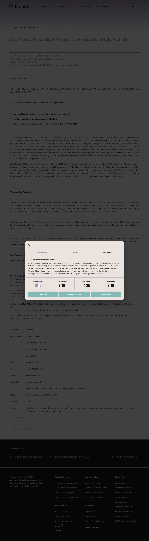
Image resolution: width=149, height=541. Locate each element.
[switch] (62, 285)
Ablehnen (43, 294)
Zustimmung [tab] (42, 253)
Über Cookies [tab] (107, 253)
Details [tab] (74, 253)
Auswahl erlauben (74, 294)
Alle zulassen (106, 294)
